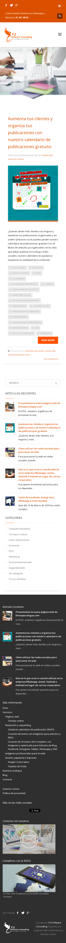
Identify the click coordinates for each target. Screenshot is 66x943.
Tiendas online (16, 720)
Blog (5, 775)
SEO (37, 328)
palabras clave (41, 306)
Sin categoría (16, 573)
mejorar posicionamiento (25, 300)
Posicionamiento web (19, 355)
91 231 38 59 (21, 17)
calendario (18, 279)
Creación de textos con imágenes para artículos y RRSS (34, 735)
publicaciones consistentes (26, 322)
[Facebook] (6, 5)
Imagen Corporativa (18, 762)
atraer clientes (20, 273)
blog (38, 273)
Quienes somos (11, 788)
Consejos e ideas (18, 534)
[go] (56, 383)
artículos (37, 268)
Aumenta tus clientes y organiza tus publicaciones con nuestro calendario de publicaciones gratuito (30, 132)
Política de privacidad (14, 793)
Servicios (7, 712)
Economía (14, 545)
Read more (48, 340)
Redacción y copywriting (18, 725)
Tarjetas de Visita (17, 766)
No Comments (51, 359)
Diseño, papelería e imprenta (20, 757)
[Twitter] (11, 5)
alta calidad (18, 268)
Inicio (5, 707)
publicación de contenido (25, 311)
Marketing (50, 351)
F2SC (11, 551)
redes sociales (20, 328)
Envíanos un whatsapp (32, 13)
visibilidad (45, 333)
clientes (48, 284)
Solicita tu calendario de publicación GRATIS (31, 729)
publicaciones (19, 317)
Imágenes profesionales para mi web (25, 753)
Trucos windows (17, 579)
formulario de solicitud (25, 289)
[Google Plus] (16, 5)
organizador (19, 306)
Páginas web (12, 716)
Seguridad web (17, 567)
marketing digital (21, 295)
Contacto (7, 779)
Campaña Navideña (34, 351)
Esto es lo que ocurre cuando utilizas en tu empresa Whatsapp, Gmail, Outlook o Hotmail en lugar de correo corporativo (39, 682)
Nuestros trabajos (12, 770)
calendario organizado (24, 284)
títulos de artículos (22, 333)
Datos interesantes (19, 539)
